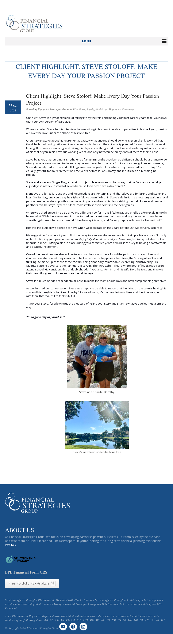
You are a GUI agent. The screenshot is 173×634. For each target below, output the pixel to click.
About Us (19, 530)
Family (90, 109)
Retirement (128, 109)
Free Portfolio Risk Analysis (29, 583)
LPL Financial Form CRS (26, 572)
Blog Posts (79, 109)
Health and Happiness (108, 109)
